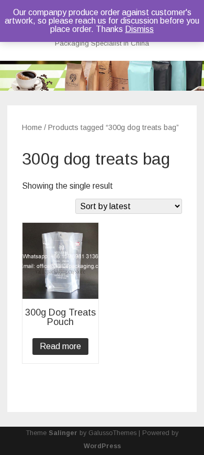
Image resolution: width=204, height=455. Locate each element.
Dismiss (139, 29)
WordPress (102, 446)
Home (32, 127)
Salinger (63, 433)
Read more (60, 346)
